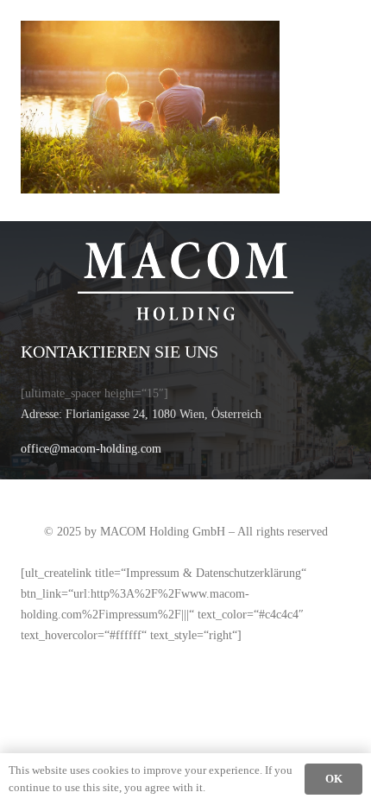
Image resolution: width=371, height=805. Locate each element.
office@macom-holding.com (91, 448)
